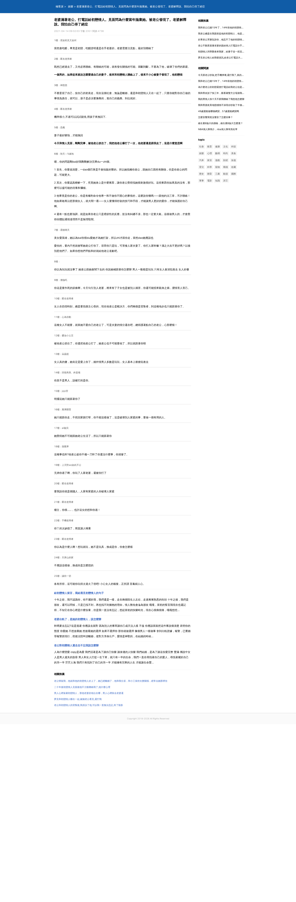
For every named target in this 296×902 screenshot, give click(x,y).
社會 (201, 146)
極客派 (60, 6)
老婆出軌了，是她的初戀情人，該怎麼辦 (77, 619)
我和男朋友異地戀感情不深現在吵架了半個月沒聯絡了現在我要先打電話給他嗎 (238, 105)
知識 (217, 180)
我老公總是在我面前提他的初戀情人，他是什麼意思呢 (226, 33)
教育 (209, 146)
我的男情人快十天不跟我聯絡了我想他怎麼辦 (221, 99)
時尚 (225, 153)
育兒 (201, 167)
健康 (217, 146)
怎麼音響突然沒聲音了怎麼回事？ (215, 117)
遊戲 (217, 160)
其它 (225, 180)
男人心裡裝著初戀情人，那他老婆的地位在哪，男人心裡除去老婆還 (88, 693)
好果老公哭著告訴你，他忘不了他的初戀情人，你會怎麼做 (228, 39)
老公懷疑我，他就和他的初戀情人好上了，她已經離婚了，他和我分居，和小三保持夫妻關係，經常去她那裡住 (110, 680)
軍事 (201, 180)
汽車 (201, 160)
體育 (209, 173)
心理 (209, 153)
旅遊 (233, 160)
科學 (209, 167)
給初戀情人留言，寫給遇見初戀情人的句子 (79, 592)
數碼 (217, 153)
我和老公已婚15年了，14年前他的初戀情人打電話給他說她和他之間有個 (236, 27)
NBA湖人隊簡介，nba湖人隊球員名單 (217, 129)
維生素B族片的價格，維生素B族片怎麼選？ (220, 123)
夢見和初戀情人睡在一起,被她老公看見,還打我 (78, 699)
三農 (217, 173)
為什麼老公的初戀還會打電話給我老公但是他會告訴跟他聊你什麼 (231, 87)
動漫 (225, 173)
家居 (209, 160)
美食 (233, 153)
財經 (225, 160)
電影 (209, 180)
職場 (225, 167)
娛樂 (70, 6)
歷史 (201, 173)
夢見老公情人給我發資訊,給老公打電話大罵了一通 (224, 57)
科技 (233, 146)
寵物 (217, 167)
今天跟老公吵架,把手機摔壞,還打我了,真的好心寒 (223, 75)
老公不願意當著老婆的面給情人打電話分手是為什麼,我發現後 (229, 45)
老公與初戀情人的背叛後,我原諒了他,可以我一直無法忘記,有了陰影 (88, 705)
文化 (225, 146)
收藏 (233, 167)
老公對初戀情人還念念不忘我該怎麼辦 (76, 645)
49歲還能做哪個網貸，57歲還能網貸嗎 (218, 111)
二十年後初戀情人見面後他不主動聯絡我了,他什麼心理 (82, 687)
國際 (233, 173)
